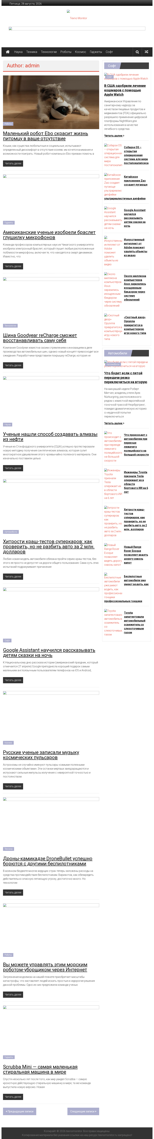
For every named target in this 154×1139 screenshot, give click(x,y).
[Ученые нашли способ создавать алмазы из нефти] (51, 402)
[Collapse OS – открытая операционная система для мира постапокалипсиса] (113, 155)
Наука (18, 52)
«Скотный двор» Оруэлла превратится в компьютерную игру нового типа (135, 325)
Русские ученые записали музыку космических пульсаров (41, 755)
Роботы (65, 52)
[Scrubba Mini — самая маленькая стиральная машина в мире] (51, 1033)
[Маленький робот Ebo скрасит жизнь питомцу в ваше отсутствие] (51, 102)
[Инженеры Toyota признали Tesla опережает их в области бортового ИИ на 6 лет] (113, 483)
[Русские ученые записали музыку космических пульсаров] (51, 719)
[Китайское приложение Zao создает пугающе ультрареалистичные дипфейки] (113, 184)
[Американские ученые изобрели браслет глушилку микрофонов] (51, 200)
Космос (80, 52)
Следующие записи (82, 1111)
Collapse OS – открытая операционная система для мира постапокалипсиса (136, 155)
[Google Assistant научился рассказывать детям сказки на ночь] (51, 616)
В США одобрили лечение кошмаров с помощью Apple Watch (125, 90)
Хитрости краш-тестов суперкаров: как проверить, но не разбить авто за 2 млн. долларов (48, 546)
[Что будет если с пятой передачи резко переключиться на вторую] (126, 363)
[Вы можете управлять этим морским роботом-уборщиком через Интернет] (51, 931)
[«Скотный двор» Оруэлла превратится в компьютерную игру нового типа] (113, 327)
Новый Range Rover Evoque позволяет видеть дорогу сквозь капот (136, 554)
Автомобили (11, 532)
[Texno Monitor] (7, 52)
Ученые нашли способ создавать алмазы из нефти (50, 436)
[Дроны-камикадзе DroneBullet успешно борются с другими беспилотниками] (51, 825)
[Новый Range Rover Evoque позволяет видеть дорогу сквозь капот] (113, 554)
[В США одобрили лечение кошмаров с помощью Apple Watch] (126, 76)
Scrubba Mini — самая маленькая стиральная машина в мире (40, 1069)
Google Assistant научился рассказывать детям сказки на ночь (49, 652)
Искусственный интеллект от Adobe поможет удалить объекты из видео (135, 247)
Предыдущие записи (20, 1111)
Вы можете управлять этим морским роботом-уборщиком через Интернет (45, 967)
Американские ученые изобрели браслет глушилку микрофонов (49, 234)
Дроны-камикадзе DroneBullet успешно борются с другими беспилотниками (47, 861)
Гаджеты (96, 52)
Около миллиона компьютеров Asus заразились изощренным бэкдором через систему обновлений (135, 287)
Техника (31, 52)
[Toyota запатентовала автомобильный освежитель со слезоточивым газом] (113, 622)
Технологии (49, 52)
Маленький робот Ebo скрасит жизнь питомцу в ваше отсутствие (45, 136)
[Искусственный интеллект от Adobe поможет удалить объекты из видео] (113, 251)
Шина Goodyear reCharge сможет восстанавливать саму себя (40, 337)
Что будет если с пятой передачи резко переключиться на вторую (125, 377)
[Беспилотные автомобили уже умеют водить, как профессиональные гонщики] (113, 585)
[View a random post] (146, 52)
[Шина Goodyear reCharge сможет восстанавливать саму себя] (51, 303)
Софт (109, 52)
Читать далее (113, 135)
